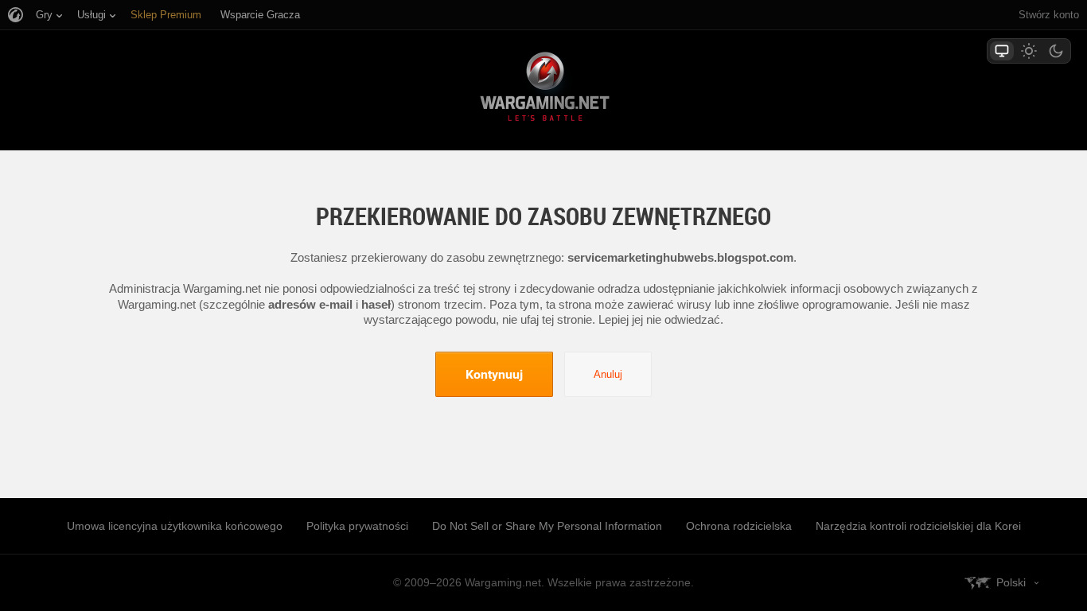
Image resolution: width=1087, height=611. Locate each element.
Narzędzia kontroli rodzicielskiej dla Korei (918, 526)
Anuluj (608, 374)
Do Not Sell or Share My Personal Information (547, 526)
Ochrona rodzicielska (739, 526)
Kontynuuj (494, 374)
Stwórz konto (1049, 15)
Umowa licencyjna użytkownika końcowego (174, 526)
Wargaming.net (543, 89)
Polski (1011, 582)
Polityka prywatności (357, 526)
